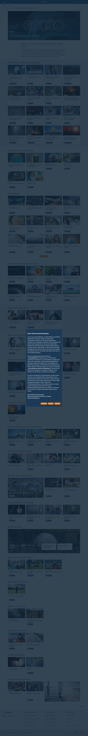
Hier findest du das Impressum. (36, 394)
